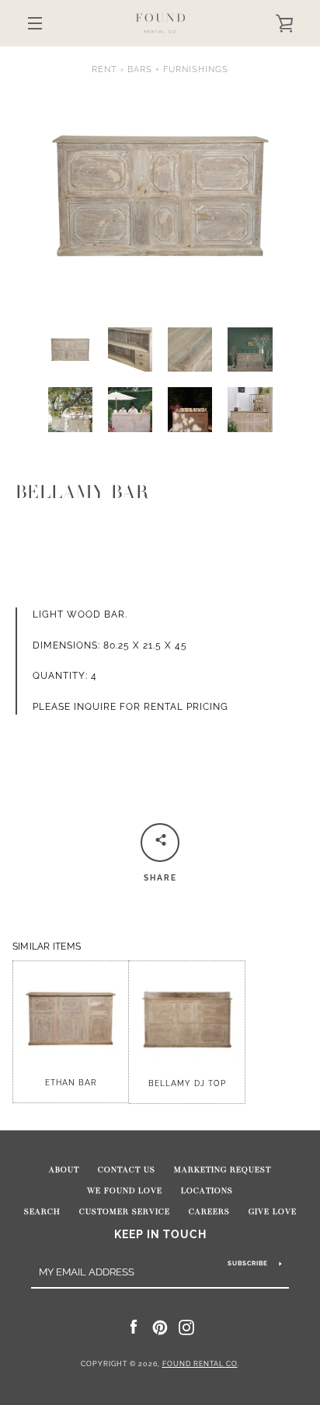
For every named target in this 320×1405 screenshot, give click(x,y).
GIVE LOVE (273, 1211)
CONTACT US (126, 1170)
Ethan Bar (71, 1082)
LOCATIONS (207, 1191)
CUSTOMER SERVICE (124, 1211)
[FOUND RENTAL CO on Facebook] (133, 1326)
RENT (104, 69)
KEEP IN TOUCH (160, 1234)
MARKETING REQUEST (222, 1170)
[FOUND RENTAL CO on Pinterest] (160, 1326)
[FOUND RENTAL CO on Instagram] (186, 1326)
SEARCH (42, 1211)
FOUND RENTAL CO (200, 1364)
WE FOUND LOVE (124, 1191)
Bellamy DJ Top (187, 1083)
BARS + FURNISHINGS (177, 69)
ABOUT (64, 1170)
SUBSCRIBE (248, 1263)
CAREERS (209, 1211)
